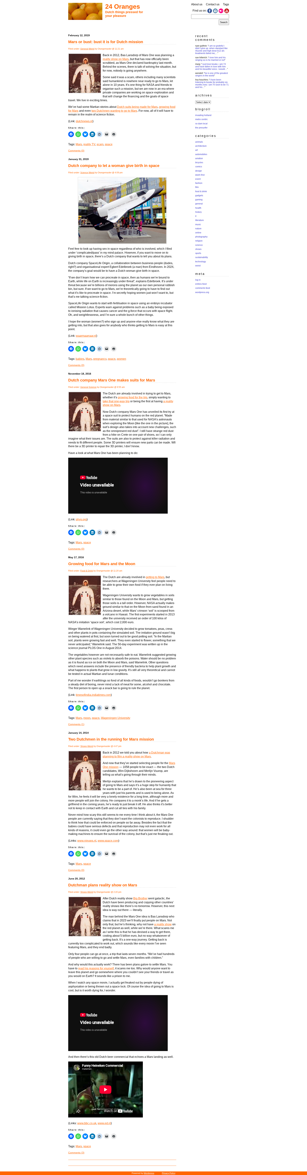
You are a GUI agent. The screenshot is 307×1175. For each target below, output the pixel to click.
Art (196, 150)
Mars (79, 144)
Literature (199, 220)
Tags (226, 4)
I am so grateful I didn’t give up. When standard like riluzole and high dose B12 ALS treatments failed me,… (211, 50)
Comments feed (202, 288)
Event (198, 179)
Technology (200, 261)
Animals (199, 142)
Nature (198, 228)
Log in (198, 280)
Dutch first (199, 175)
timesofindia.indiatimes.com (93, 694)
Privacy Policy (168, 1173)
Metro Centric (201, 119)
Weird (91, 49)
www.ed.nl (104, 1123)
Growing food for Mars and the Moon (101, 564)
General (84, 49)
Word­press (149, 1173)
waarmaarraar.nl (86, 335)
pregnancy (99, 358)
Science (84, 172)
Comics (198, 166)
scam (100, 144)
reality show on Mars (116, 59)
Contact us (212, 4)
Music (198, 224)
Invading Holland (203, 115)
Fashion (198, 183)
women (121, 358)
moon (86, 717)
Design (198, 171)
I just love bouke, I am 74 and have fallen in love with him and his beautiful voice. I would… (211, 66)
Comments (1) (76, 724)
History (198, 212)
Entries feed (201, 284)
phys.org (81, 519)
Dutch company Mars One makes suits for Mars (111, 380)
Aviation (199, 158)
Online (198, 232)
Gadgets (199, 195)
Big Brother (140, 898)
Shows (83, 746)
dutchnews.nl (84, 121)
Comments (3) (76, 1152)
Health (198, 208)
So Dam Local (201, 123)
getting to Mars (155, 577)
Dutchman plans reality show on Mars (102, 885)
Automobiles (201, 154)
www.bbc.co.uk (86, 1123)
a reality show (163, 924)
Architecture (201, 146)
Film (197, 187)
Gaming (199, 199)
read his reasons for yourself (96, 968)
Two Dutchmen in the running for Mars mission (111, 739)
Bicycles (199, 162)
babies (80, 358)
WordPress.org (202, 292)
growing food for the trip (132, 397)
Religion (199, 241)
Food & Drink (86, 571)
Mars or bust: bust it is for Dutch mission (105, 42)
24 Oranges (122, 6)
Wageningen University (115, 717)
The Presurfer (201, 127)
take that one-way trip (116, 401)
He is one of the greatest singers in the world (211, 74)
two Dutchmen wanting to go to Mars (114, 110)
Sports (198, 253)
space (108, 144)
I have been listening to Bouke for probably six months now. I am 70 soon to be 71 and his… (212, 83)
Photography (201, 236)
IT (195, 216)
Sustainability (201, 257)
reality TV (89, 144)
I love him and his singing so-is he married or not (210, 58)
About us (196, 4)
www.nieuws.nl (86, 840)
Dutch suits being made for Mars (137, 106)
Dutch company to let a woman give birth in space (113, 165)
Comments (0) (76, 150)
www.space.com (108, 840)
